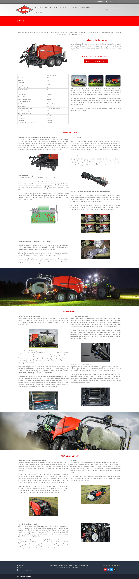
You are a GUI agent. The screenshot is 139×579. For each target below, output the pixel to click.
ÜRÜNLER (38, 8)
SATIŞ (47, 8)
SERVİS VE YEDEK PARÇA (61, 8)
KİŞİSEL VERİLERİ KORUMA (81, 8)
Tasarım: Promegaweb (24, 576)
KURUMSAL (38, 12)
